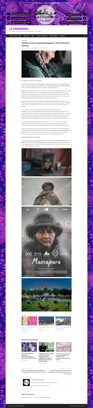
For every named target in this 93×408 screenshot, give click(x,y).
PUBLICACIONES (53, 35)
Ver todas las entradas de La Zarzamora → (40, 385)
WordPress (78, 406)
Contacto (62, 35)
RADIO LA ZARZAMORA (42, 35)
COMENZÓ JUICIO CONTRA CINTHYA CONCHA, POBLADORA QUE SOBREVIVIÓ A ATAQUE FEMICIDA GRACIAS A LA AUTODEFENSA (46, 357)
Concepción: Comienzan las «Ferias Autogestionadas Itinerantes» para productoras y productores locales (63, 356)
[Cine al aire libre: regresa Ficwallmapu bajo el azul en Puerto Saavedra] (46, 320)
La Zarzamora (35, 47)
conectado (34, 397)
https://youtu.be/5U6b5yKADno (53, 121)
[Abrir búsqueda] (84, 35)
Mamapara (29, 111)
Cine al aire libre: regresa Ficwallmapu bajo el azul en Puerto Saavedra (45, 327)
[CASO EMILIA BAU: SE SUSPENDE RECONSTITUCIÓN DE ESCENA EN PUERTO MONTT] (29, 347)
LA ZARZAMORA (19, 28)
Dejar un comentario (43, 47)
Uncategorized (25, 40)
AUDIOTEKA (26, 35)
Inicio (32, 35)
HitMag (82, 406)
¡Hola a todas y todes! (15, 35)
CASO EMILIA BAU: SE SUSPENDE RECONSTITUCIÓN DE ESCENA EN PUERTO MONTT (29, 356)
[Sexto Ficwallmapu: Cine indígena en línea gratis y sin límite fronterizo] (63, 320)
